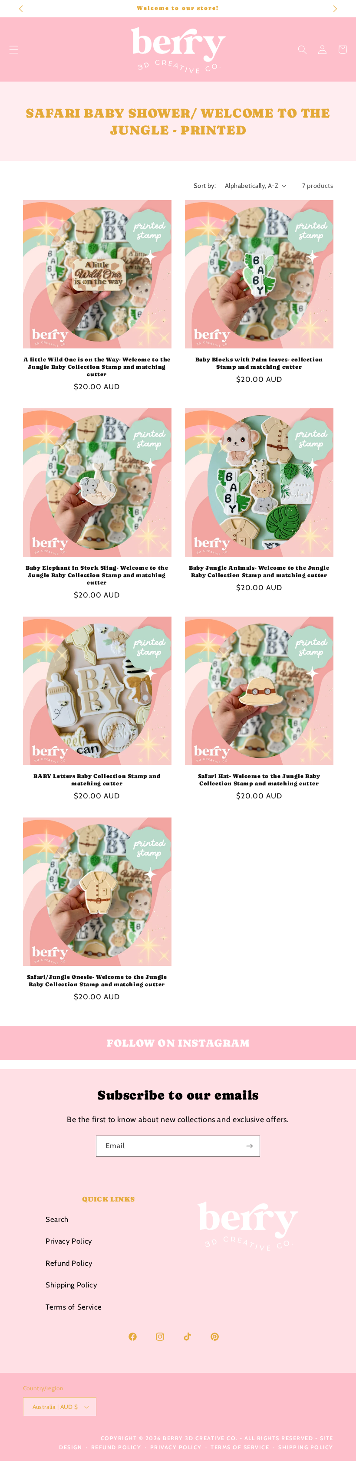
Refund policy (116, 1447)
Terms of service (240, 1447)
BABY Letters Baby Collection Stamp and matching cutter (96, 780)
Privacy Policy (69, 1241)
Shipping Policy (71, 1284)
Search (57, 1219)
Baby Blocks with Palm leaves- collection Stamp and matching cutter (259, 363)
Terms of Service (74, 1307)
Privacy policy (176, 1447)
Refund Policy (69, 1263)
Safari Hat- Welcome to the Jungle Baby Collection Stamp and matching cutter (259, 780)
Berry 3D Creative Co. (200, 1438)
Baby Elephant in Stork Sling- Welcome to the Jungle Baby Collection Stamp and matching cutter (97, 575)
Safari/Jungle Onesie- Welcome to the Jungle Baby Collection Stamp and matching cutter (97, 981)
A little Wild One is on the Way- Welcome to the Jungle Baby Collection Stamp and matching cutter (97, 367)
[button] (302, 49)
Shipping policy (305, 1447)
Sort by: (205, 186)
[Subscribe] (250, 1146)
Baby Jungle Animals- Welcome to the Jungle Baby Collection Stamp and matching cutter (259, 571)
